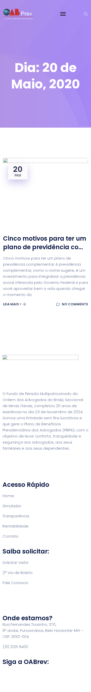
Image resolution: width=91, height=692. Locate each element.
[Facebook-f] (9, 676)
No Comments (74, 304)
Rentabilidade (16, 526)
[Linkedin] (36, 676)
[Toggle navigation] (63, 14)
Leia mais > (12, 304)
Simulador (12, 506)
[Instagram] (22, 676)
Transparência (16, 516)
